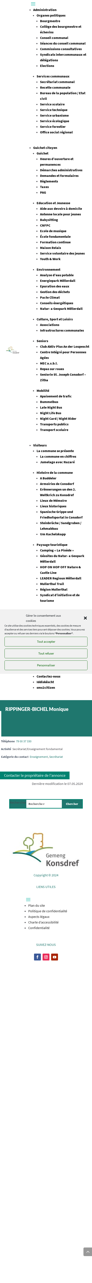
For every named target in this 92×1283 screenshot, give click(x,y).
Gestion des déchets (55, 292)
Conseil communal (54, 38)
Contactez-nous (48, 676)
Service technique (53, 110)
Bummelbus (49, 402)
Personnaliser (46, 665)
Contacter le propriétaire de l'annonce (34, 775)
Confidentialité (39, 928)
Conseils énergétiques (56, 303)
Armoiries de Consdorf (57, 484)
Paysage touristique (52, 544)
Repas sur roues (52, 369)
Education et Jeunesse (53, 203)
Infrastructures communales (62, 330)
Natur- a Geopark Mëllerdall (61, 308)
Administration (44, 10)
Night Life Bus (50, 413)
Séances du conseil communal (63, 43)
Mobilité (43, 390)
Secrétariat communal (57, 82)
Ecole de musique (53, 231)
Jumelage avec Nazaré (57, 462)
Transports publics (54, 424)
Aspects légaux (38, 916)
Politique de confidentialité (47, 911)
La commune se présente (55, 451)
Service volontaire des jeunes (62, 253)
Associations (49, 325)
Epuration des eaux (54, 286)
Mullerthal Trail (52, 584)
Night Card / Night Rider (58, 418)
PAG (43, 192)
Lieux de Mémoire (53, 500)
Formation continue (55, 242)
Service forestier (53, 126)
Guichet (42, 153)
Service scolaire (52, 104)
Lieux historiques (53, 506)
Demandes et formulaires (59, 175)
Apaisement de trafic (56, 396)
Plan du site (36, 905)
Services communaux (53, 76)
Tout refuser (46, 653)
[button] (85, 618)
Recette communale (55, 87)
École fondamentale (55, 236)
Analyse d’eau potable (57, 275)
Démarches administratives (61, 170)
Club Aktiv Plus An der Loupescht (64, 346)
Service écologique (54, 121)
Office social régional (56, 132)
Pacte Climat (50, 297)
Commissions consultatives (61, 49)
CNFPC (45, 225)
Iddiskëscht (45, 682)
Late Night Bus (51, 407)
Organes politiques (51, 15)
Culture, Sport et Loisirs (55, 319)
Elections (47, 65)
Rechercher (18, 802)
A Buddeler (48, 478)
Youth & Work (50, 259)
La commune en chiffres (58, 456)
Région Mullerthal (53, 589)
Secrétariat (56, 757)
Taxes (44, 187)
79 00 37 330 (23, 741)
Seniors (42, 341)
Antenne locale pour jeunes (60, 214)
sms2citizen (46, 687)
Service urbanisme (54, 115)
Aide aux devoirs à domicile (61, 208)
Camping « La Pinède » (57, 550)
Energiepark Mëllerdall (57, 280)
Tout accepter (46, 641)
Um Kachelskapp (53, 534)
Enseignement (39, 757)
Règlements (49, 181)
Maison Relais (50, 247)
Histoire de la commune (55, 472)
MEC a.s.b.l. (49, 363)
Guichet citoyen (45, 147)
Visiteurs (40, 445)
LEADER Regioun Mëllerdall (60, 578)
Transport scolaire (54, 430)
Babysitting (49, 220)
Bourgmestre (50, 21)
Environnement (48, 269)
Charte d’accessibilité (43, 922)
